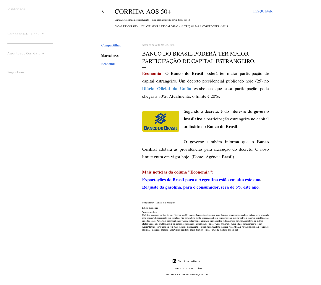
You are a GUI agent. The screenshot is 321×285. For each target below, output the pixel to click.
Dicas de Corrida (127, 26)
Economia (108, 63)
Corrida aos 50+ (143, 11)
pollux (198, 268)
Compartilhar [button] (111, 45)
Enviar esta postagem (165, 202)
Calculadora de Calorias (160, 26)
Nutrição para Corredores (200, 26)
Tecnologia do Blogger (190, 261)
